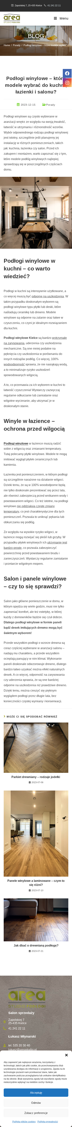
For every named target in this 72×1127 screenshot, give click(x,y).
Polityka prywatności (47, 1121)
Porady (50, 104)
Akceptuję (36, 1092)
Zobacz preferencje (36, 1112)
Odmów (36, 1102)
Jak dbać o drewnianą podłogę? (36, 945)
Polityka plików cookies (24, 1121)
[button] (66, 1055)
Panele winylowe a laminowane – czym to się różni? (36, 882)
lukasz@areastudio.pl (22, 1049)
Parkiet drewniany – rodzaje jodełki (36, 777)
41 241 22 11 (54, 5)
